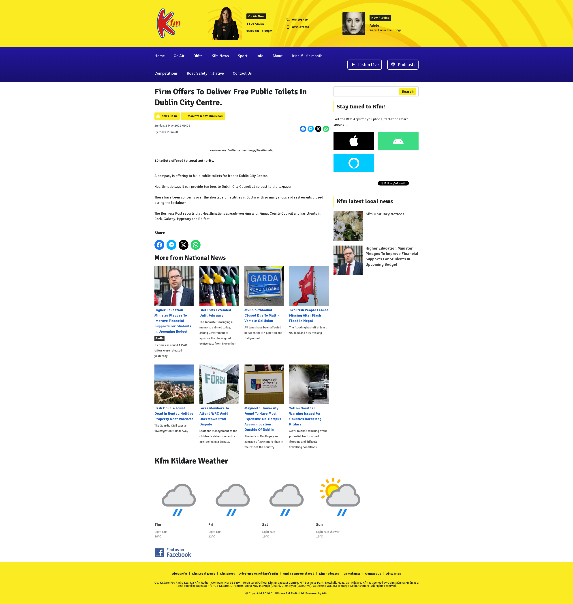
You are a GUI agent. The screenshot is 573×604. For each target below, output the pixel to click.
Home (159, 55)
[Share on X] (318, 129)
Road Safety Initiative (205, 73)
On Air (179, 55)
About (277, 55)
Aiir (324, 593)
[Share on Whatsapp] (326, 129)
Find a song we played (298, 574)
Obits (198, 55)
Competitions (166, 73)
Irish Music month (307, 55)
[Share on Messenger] (311, 129)
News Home (169, 116)
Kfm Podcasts (329, 574)
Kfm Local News (203, 574)
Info (260, 55)
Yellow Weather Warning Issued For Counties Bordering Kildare (305, 416)
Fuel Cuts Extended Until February (215, 312)
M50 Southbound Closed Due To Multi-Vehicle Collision (261, 315)
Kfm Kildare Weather (191, 461)
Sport (243, 55)
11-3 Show (255, 24)
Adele (374, 25)
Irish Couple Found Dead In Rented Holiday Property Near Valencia (173, 413)
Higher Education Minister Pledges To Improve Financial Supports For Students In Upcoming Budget (172, 321)
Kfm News (220, 55)
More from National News (205, 116)
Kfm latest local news (365, 201)
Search (408, 91)
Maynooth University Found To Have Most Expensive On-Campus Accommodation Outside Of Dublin (262, 419)
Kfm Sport (227, 574)
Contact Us (242, 73)
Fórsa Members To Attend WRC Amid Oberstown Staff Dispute (214, 416)
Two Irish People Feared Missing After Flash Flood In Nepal (308, 315)
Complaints (352, 574)
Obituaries (393, 574)
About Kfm (179, 574)
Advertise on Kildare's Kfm (258, 574)
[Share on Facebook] (303, 129)
